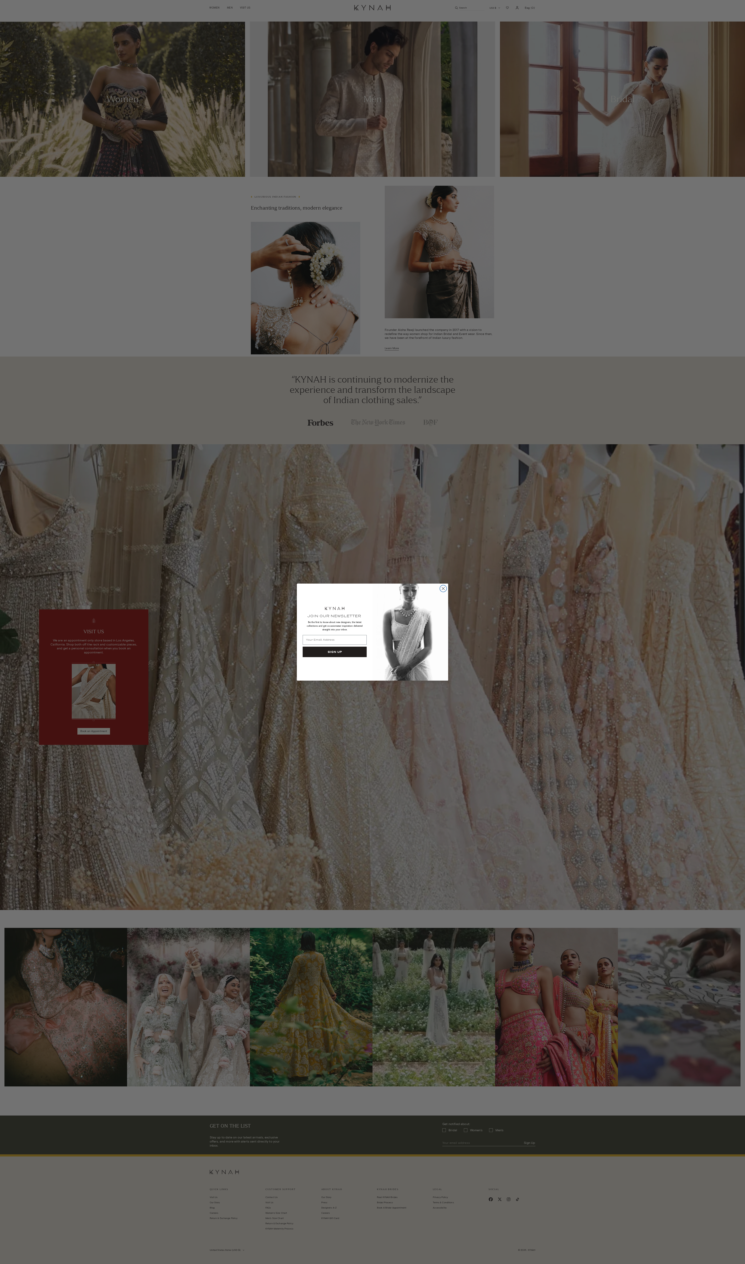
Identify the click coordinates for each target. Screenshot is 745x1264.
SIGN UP (335, 652)
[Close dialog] (443, 588)
